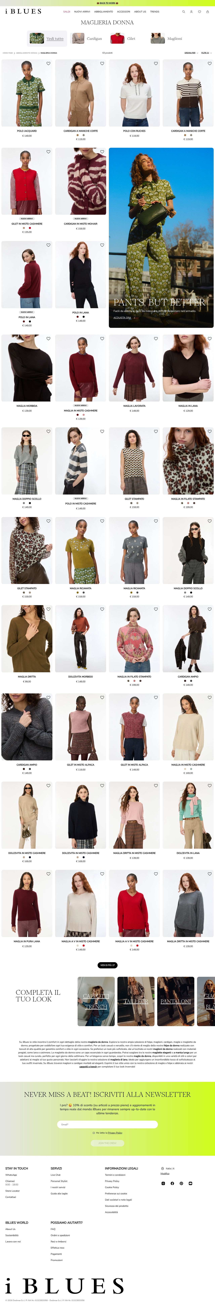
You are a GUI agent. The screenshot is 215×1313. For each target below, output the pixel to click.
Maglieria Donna (49, 53)
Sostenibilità (11, 1235)
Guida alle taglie (59, 1193)
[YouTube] (190, 1183)
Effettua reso (57, 1247)
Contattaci (10, 1197)
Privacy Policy (115, 1132)
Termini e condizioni (115, 1175)
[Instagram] (163, 1183)
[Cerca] (183, 12)
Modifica (165, 1173)
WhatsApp (11, 1175)
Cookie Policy (112, 1187)
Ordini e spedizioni (60, 1235)
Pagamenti (56, 1254)
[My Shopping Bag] (208, 12)
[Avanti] (46, 93)
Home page (8, 53)
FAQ (53, 1229)
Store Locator (12, 1190)
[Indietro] (7, 93)
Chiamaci (10, 1181)
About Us (10, 1229)
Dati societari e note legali (118, 1199)
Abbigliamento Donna (26, 53)
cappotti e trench (88, 1066)
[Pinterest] (181, 1183)
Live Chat (55, 1175)
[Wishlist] (200, 12)
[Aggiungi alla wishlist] (48, 63)
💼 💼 (107, 3)
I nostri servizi (58, 1187)
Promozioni (56, 1260)
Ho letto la (109, 1132)
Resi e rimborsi (58, 1241)
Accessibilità (111, 1212)
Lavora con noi (13, 1241)
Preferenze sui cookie (116, 1193)
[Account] (191, 12)
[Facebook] (172, 1183)
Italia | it (170, 1168)
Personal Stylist (59, 1181)
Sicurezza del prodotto (116, 1206)
